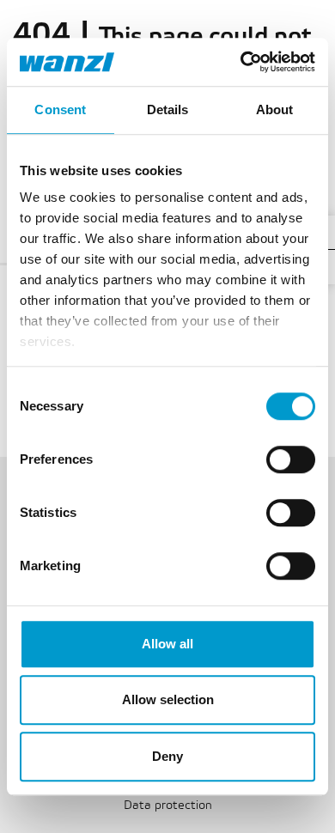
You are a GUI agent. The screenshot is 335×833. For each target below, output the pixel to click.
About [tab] (275, 109)
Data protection (168, 806)
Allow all (167, 643)
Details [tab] (168, 109)
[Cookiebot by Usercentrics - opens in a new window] (241, 62)
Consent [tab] (60, 109)
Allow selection (168, 699)
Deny (167, 756)
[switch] (290, 459)
